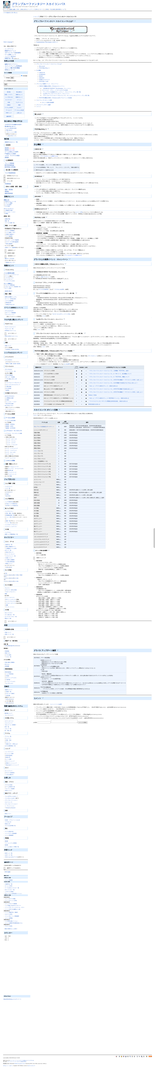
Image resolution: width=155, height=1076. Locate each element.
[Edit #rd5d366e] (65, 263)
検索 (54, 9)
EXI (7, 495)
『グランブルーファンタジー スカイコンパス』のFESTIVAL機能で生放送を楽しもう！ (111, 389)
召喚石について (8, 689)
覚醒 (7, 605)
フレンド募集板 (9, 163)
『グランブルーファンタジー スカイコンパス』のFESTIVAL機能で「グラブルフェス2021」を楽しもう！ (116, 392)
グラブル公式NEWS (43, 289)
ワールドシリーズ (12, 474)
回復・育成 (8, 740)
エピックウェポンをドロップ (13, 384)
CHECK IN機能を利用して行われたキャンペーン (51, 86)
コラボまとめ (8, 821)
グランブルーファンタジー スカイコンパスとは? (49, 64)
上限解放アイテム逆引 (11, 548)
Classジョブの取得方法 (11, 503)
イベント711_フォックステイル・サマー (14, 907)
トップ (5, 9)
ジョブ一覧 (7, 488)
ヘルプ (63, 9)
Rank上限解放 (9, 375)
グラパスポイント (92, 356)
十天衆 (16, 575)
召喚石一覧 (8, 691)
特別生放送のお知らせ (94, 404)
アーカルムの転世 (19, 110)
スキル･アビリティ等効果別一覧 (12, 286)
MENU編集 (7, 871)
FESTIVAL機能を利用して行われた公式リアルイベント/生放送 (55, 97)
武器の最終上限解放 (9, 662)
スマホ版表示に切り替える (10, 12)
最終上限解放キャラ (11, 546)
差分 (25, 9)
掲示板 (8, 92)
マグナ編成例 (9, 236)
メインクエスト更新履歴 (11, 833)
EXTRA (17, 349)
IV (10, 492)
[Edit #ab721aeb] (48, 128)
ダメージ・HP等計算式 (10, 298)
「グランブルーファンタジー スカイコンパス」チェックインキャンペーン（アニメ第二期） (66, 95)
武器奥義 (7, 651)
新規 (47, 9)
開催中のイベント (10, 51)
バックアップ (31, 9)
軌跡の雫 (8, 757)
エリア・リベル (9, 454)
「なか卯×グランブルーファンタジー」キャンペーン (56, 93)
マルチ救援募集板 (10, 173)
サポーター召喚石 (10, 693)
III (8, 492)
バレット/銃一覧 (10, 517)
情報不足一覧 (9, 58)
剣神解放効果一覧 (10, 515)
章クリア (13, 135)
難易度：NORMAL (10, 424)
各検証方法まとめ (10, 304)
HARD (12, 349)
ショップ (36, 16)
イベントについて (9, 310)
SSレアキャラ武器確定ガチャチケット (44, 426)
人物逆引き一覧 (8, 544)
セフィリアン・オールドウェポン (16, 468)
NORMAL (8, 349)
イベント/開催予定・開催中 (11, 912)
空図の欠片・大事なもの (12, 744)
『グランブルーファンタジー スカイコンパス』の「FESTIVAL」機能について (108, 376)
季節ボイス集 (8, 618)
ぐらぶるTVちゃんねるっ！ (11, 796)
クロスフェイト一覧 (11, 556)
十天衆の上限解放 (10, 559)
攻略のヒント (19, 94)
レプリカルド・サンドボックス (14, 430)
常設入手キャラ (9, 552)
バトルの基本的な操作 (11, 128)
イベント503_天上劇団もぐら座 (12, 909)
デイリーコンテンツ (8, 208)
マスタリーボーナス (11, 603)
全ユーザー (12, 262)
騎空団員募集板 (9, 165)
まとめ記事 (67, 364)
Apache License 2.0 (31, 1065)
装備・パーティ (9, 94)
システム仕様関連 (9, 300)
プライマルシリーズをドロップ (13, 382)
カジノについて (8, 770)
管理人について (10, 70)
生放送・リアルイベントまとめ (12, 820)
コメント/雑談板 (9, 880)
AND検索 (25, 75)
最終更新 (58, 9)
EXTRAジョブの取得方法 (12, 505)
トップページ (9, 49)
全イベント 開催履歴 (11, 312)
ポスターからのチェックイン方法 (61, 314)
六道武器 (8, 679)
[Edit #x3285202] (48, 550)
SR (9, 567)
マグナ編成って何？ (11, 232)
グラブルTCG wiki (30, 1060)
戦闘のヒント (19, 97)
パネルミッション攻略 (11, 132)
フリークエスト (8, 369)
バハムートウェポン (11, 681)
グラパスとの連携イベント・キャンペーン (47, 83)
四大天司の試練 (9, 403)
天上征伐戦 (8, 388)
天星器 (7, 675)
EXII (9, 495)
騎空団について (8, 713)
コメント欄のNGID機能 (12, 68)
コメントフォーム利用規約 (13, 66)
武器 (9, 102)
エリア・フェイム (11, 440)
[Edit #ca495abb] (46, 217)
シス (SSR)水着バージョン (11, 921)
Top (13, 6)
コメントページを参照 (56, 704)
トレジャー (8, 738)
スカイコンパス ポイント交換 (44, 100)
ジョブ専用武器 (9, 673)
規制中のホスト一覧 (11, 142)
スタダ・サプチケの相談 (12, 155)
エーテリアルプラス (11, 601)
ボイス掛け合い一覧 (9, 614)
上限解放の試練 (8, 210)
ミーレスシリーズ (12, 472)
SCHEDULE (42, 74)
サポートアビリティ (11, 591)
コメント (38, 106)
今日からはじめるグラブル (11, 857)
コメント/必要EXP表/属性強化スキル (14, 923)
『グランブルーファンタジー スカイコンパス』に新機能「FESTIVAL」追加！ (108, 370)
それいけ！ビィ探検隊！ (11, 724)
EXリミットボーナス (11, 599)
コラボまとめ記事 (59, 289)
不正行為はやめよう (44, 68)
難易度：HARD (9, 426)
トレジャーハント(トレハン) (11, 274)
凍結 (22, 9)
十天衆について (8, 557)
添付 (37, 9)
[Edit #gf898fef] (42, 148)
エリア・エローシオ (12, 439)
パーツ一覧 (8, 522)
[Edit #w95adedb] (64, 318)
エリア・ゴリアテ (11, 442)
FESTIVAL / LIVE (43, 81)
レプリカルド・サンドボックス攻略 (13, 433)
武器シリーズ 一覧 (9, 634)
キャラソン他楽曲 (10, 788)
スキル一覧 (8, 656)
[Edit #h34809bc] (59, 409)
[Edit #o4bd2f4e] (48, 208)
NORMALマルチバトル (10, 330)
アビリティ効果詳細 (10, 285)
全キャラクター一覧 (9, 889)
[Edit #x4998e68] (62, 282)
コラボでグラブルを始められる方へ (13, 124)
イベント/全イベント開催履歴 (12, 916)
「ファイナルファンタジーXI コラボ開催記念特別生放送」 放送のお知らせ (108, 401)
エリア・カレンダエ (11, 452)
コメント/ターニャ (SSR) (11, 900)
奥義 (6, 593)
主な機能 (38, 70)
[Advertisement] (16, 29)
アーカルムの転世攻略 (10, 420)
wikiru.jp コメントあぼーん (8, 1065)
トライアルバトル (9, 277)
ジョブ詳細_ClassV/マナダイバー (13, 905)
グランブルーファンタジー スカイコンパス (38, 3)
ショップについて (9, 751)
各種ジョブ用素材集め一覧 (11, 534)
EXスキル (7, 664)
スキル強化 (8, 654)
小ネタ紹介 (7, 206)
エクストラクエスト (9, 396)
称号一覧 (7, 726)
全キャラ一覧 (8, 550)
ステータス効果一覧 (9, 222)
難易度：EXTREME (10, 428)
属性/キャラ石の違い (10, 258)
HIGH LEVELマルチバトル (11, 336)
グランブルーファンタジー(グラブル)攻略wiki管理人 (17, 1061)
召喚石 (8, 105)
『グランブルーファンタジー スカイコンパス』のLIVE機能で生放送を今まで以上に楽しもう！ (113, 383)
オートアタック (8, 279)
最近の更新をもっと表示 (11, 928)
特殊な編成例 (9, 243)
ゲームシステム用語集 (11, 843)
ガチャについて (10, 52)
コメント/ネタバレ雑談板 (11, 903)
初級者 (7, 262)
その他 (16, 578)
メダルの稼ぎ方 (9, 774)
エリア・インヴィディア (12, 448)
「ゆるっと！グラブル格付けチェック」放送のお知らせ (103, 386)
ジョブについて (8, 486)
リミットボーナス (10, 597)
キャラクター (8, 99)
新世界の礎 (10, 470)
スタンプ (35, 415)
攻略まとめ (6, 199)
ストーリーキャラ (10, 554)
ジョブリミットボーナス (11, 526)
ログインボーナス (9, 721)
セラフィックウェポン (11, 677)
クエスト (19, 107)
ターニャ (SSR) (8, 886)
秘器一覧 (8, 520)
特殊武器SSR (11, 645)
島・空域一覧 (8, 730)
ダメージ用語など (8, 283)
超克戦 (7, 390)
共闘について (8, 345)
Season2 (13, 807)
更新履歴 (17, 52)
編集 (11, 9)
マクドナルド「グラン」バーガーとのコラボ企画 (55, 90)
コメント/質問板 (9, 918)
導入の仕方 (42, 66)
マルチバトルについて (10, 326)
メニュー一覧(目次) (10, 56)
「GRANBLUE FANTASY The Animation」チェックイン (56, 88)
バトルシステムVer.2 (10, 280)
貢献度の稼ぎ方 (8, 291)
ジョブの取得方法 (9, 501)
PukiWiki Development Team (19, 1063)
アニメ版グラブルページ (44, 277)
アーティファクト (10, 607)
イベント (19, 99)
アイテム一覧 (8, 736)
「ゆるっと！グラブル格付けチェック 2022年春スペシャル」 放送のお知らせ (108, 398)
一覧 (50, 9)
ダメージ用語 (8, 288)
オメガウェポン (9, 683)
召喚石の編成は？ (10, 234)
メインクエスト (8, 359)
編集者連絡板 (9, 193)
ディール (7, 276)
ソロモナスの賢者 (10, 460)
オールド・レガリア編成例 (12, 239)
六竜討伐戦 (8, 386)
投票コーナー (8, 813)
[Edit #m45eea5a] (73, 350)
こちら (44, 316)
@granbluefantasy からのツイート (12, 999)
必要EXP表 (7, 219)
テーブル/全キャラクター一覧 (12, 887)
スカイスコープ (8, 722)
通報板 (7, 191)
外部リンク (9, 112)
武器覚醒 (7, 666)
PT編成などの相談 (10, 153)
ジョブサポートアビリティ (11, 524)
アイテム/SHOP (9, 107)
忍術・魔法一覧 (9, 513)
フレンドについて (9, 715)
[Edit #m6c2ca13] (66, 271)
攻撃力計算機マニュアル (11, 296)
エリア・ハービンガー (12, 444)
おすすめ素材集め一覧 (10, 745)
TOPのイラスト (8, 790)
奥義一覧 (7, 220)
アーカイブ (9, 110)
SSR (7, 567)
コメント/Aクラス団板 (10, 898)
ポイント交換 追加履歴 (48, 102)
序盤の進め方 (9, 130)
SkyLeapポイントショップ (12, 765)
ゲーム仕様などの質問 (11, 152)
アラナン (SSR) (8, 926)
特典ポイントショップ (11, 763)
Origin (7, 494)
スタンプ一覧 (8, 728)
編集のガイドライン (11, 64)
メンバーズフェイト (9, 409)
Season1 (8, 807)
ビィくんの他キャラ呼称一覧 (12, 846)
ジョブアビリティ (9, 511)
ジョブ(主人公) (9, 97)
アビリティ (7, 588)
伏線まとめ (7, 823)
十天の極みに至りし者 (11, 378)
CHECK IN (42, 72)
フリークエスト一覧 (11, 371)
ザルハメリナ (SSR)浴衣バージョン (13, 893)
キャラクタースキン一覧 (11, 616)
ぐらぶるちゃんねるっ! (10, 798)
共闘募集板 (8, 183)
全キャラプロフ (8, 612)
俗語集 (6, 844)
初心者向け (19, 92)
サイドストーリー (10, 314)
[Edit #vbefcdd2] (57, 650)
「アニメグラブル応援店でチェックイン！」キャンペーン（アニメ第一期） (62, 92)
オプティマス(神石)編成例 (12, 241)
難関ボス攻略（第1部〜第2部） (13, 363)
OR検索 (8, 77)
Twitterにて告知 (92, 395)
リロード (41, 9)
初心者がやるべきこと (10, 126)
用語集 (6, 841)
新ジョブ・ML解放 (10, 377)
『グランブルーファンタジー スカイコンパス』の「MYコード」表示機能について (109, 373)
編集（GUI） (16, 9)
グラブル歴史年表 (9, 831)
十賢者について (8, 563)
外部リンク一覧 (8, 853)
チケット (8, 742)
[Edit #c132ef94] (42, 196)
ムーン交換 (8, 759)
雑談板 (7, 148)
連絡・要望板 (9, 189)
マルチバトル (19, 102)
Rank (9, 135)
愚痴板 (7, 157)
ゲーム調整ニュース (10, 54)
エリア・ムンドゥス (11, 458)
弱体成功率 (8, 302)
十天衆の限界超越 (10, 561)
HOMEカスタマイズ (44, 79)
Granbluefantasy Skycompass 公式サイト (47, 42)
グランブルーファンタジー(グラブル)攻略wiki (18, 1060)
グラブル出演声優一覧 (10, 825)
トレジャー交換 (9, 753)
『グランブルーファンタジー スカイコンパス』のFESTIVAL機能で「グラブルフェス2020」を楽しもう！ (116, 380)
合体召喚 (8, 695)
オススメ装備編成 (10, 230)
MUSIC (41, 76)
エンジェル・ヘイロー (10, 212)
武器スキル (7, 653)
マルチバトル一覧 (9, 328)
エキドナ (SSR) (8, 914)
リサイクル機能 (8, 203)
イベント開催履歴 (9, 835)
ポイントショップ (10, 761)
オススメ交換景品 (10, 772)
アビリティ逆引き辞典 (11, 589)
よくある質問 (8, 204)
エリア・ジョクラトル (11, 450)
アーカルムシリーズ (13, 466)
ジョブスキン (8, 532)
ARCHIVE (41, 78)
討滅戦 (6, 213)
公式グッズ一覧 (8, 855)
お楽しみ (19, 112)
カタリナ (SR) (78, 212)
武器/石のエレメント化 (10, 201)
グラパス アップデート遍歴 (43, 104)
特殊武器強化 (8, 672)
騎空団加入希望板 (10, 167)
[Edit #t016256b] (40, 186)
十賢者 (10, 476)
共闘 (19, 105)
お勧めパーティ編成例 (10, 247)
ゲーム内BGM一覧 (10, 786)
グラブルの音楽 (8, 784)
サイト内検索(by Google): (10, 80)
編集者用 (8, 116)
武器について (8, 632)
